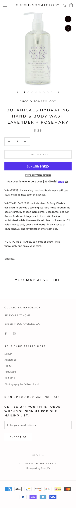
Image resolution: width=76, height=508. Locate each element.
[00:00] (38, 48)
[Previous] (17, 92)
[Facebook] (5, 333)
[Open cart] (71, 5)
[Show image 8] (51, 92)
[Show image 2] (28, 92)
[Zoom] (68, 19)
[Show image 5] (40, 92)
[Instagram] (14, 333)
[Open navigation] (5, 5)
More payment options (38, 175)
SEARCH (9, 378)
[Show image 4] (36, 92)
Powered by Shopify (38, 468)
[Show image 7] (48, 92)
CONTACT (10, 372)
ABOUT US (11, 360)
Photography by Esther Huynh (21, 384)
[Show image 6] (44, 92)
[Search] (64, 5)
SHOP (8, 354)
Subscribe (18, 437)
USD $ (36, 455)
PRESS (8, 366)
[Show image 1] (24, 92)
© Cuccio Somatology (38, 463)
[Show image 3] (32, 92)
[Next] (58, 92)
